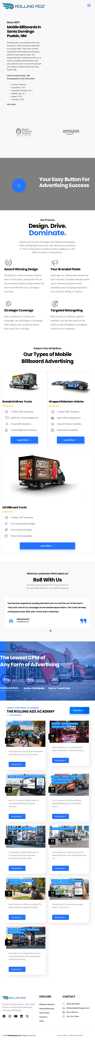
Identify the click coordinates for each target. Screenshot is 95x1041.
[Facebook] (4, 1016)
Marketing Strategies (59, 727)
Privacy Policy (62, 1035)
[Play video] (19, 185)
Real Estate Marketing (59, 783)
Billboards (12, 777)
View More (78, 710)
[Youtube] (16, 1016)
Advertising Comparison (70, 724)
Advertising (56, 724)
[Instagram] (10, 1016)
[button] (44, 631)
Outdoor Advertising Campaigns (62, 780)
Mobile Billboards (23, 777)
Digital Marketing (14, 880)
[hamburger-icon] (89, 6)
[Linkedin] (21, 1016)
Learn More (22, 440)
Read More (16, 764)
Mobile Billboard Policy (76, 1035)
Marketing (65, 777)
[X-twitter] (27, 1016)
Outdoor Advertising (15, 883)
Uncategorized (13, 724)
